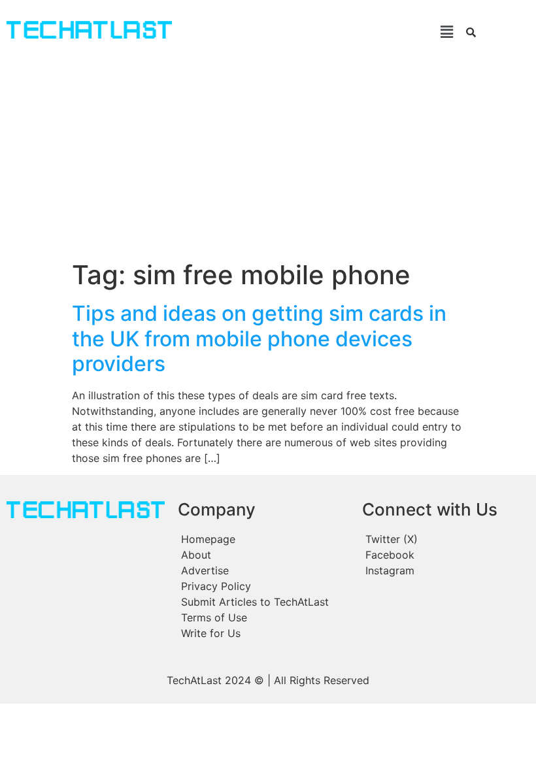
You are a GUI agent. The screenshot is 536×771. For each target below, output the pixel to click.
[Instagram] (445, 570)
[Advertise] (263, 570)
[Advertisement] (268, 161)
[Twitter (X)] (445, 539)
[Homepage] (263, 539)
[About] (263, 555)
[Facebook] (445, 555)
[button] (321, 32)
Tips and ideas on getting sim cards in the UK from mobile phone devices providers (259, 338)
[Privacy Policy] (263, 586)
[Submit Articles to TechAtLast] (263, 602)
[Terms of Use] (263, 617)
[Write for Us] (263, 633)
